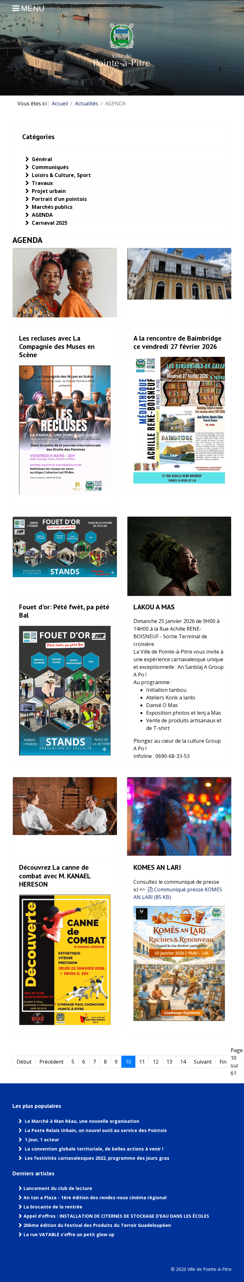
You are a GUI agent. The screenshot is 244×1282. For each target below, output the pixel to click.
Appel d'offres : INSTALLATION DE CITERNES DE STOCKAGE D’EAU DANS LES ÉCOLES (116, 1216)
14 (183, 1061)
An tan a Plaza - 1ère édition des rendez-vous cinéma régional (95, 1197)
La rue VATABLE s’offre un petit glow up (70, 1234)
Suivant (203, 1061)
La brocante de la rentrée (53, 1207)
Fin (223, 1061)
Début (24, 1061)
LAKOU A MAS (155, 606)
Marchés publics (51, 207)
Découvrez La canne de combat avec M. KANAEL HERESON (55, 876)
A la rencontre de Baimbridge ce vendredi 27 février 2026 (177, 342)
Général (41, 159)
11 (142, 1061)
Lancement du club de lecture (58, 1188)
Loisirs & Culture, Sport (60, 175)
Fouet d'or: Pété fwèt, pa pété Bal (64, 611)
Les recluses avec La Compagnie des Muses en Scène (57, 346)
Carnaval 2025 (48, 223)
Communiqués (49, 167)
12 (156, 1061)
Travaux (41, 183)
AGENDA (41, 215)
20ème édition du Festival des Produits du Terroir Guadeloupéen (98, 1225)
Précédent (51, 1061)
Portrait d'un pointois (58, 199)
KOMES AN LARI (157, 867)
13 (169, 1061)
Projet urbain (48, 191)
